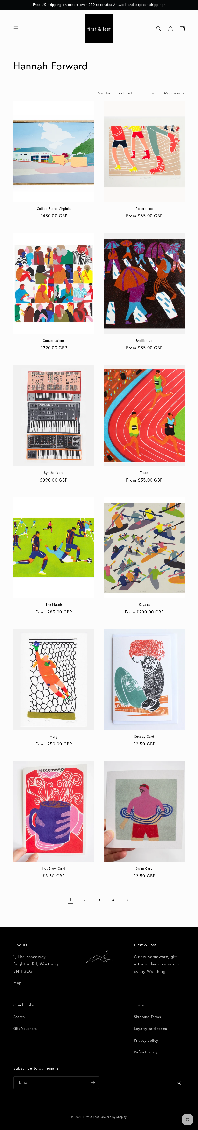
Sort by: (104, 92)
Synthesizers (54, 473)
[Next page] (128, 900)
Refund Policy (146, 1051)
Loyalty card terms (150, 1028)
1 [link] (70, 900)
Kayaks (144, 605)
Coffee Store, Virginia (54, 209)
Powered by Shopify (113, 1117)
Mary (54, 737)
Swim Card (144, 869)
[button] (16, 28)
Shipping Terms (147, 1016)
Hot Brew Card (53, 869)
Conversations (53, 341)
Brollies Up (144, 341)
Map (17, 982)
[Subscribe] (93, 1082)
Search (19, 1016)
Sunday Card (144, 737)
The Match (54, 605)
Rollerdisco (144, 209)
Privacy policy (146, 1040)
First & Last (91, 1117)
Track (144, 473)
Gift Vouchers (25, 1028)
